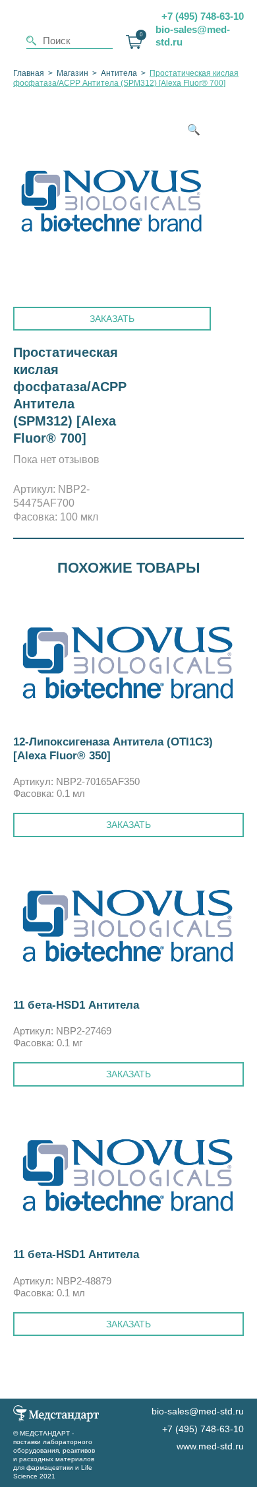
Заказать (112, 318)
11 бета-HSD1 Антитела (76, 1005)
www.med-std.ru (210, 1446)
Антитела (119, 73)
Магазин (72, 73)
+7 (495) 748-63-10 (202, 16)
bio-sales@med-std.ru (193, 36)
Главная (28, 73)
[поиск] (31, 40)
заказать (128, 824)
